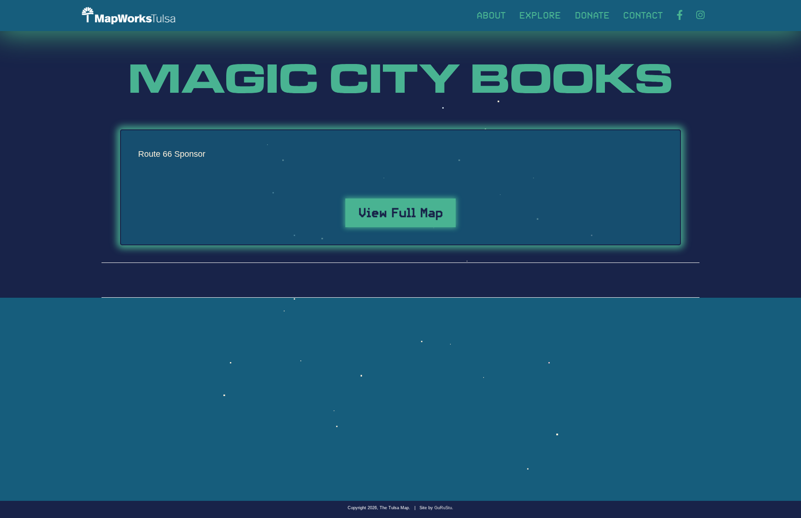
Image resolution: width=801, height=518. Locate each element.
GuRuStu (443, 507)
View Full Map (400, 211)
